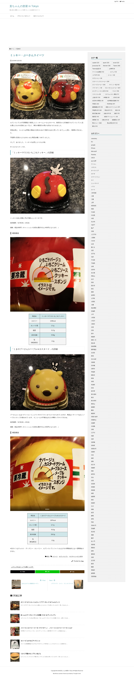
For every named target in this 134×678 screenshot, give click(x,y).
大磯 (92, 304)
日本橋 (93, 365)
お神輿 (112, 68)
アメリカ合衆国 (98, 72)
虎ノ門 (93, 541)
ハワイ (93, 186)
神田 (92, 493)
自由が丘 (93, 525)
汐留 (92, 429)
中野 (92, 218)
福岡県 (93, 496)
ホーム (12, 48)
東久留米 (93, 394)
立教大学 (105, 120)
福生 (92, 499)
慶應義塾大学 (97, 107)
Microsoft (94, 151)
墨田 (92, 292)
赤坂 (92, 557)
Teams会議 (96, 68)
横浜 (92, 410)
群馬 (92, 519)
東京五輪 (96, 113)
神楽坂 (93, 490)
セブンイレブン (63, 556)
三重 (92, 196)
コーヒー (111, 75)
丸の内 (93, 221)
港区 (92, 458)
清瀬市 (93, 452)
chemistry (94, 138)
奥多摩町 (93, 308)
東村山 (93, 404)
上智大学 (96, 97)
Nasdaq (93, 154)
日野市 (93, 368)
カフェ (113, 72)
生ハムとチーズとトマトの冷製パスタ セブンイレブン (38, 615)
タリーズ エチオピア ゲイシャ (30, 641)
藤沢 (92, 538)
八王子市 (93, 234)
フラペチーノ (97, 88)
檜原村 (93, 413)
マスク (115, 91)
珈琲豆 (95, 116)
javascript (96, 65)
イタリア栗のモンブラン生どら (31, 654)
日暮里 (93, 362)
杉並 (92, 388)
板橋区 (93, 407)
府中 (92, 333)
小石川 (93, 320)
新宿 (92, 356)
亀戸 (92, 228)
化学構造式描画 (113, 100)
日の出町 (93, 359)
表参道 (93, 544)
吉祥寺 (93, 269)
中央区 (93, 212)
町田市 (93, 474)
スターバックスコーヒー (100, 81)
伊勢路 (106, 97)
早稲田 (93, 372)
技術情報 (93, 346)
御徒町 (93, 336)
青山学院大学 (112, 123)
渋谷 (92, 455)
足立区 (93, 560)
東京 (19, 48)
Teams (116, 65)
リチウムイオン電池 (112, 94)
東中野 (93, 391)
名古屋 (93, 273)
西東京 (93, 547)
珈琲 (117, 113)
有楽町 (93, 384)
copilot (95, 62)
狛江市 (93, 464)
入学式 (116, 97)
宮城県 (93, 311)
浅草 (92, 439)
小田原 (93, 317)
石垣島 (93, 483)
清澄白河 (93, 448)
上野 (92, 202)
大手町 (93, 298)
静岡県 (93, 573)
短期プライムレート (111, 116)
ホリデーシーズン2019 (76, 556)
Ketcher (106, 65)
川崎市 (93, 324)
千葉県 (93, 263)
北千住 (93, 253)
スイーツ (55, 556)
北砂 (92, 257)
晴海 (92, 378)
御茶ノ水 (93, 340)
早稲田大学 (97, 110)
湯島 (92, 461)
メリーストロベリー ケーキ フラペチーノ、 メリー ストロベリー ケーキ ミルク (46, 628)
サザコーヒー (97, 78)
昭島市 (93, 375)
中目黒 (93, 215)
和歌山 (93, 276)
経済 (92, 512)
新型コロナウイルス (113, 107)
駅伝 (95, 126)
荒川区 (93, 531)
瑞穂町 (93, 467)
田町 (92, 471)
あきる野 (93, 161)
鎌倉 (92, 567)
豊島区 (93, 554)
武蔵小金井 (94, 416)
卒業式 (95, 104)
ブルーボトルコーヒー (112, 88)
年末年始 (111, 104)
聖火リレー (97, 123)
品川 (92, 279)
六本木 (93, 241)
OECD (93, 157)
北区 (92, 250)
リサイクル (96, 94)
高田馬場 (93, 576)
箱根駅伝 (116, 120)
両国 (92, 209)
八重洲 (93, 237)
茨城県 (93, 528)
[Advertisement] (67, 32)
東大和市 (93, 400)
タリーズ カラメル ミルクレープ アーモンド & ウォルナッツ (40, 602)
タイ (92, 180)
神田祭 (95, 120)
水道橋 (93, 426)
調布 (92, 551)
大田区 (93, 301)
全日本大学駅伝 (97, 100)
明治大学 (108, 110)
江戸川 (93, 432)
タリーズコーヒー (98, 84)
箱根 (92, 509)
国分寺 (93, 285)
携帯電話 (93, 349)
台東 (92, 266)
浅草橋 (93, 442)
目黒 (92, 480)
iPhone (93, 148)
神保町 (93, 487)
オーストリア (95, 170)
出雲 (92, 244)
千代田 (93, 260)
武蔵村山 (93, 420)
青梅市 (93, 570)
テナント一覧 (114, 84)
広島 (92, 330)
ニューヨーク (95, 183)
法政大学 (107, 113)
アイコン (93, 164)
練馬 (92, 515)
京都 (92, 231)
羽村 (92, 522)
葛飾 (92, 535)
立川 (92, 506)
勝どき (93, 247)
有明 (92, 381)
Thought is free (76, 673)
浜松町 (93, 445)
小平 (92, 314)
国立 (92, 289)
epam (106, 62)
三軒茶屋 (93, 193)
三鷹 (92, 199)
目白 (92, 477)
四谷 (92, 282)
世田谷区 (93, 205)
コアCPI (96, 75)
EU (92, 141)
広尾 (92, 327)
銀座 (92, 563)
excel (116, 62)
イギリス (93, 167)
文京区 (93, 352)
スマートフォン (95, 177)
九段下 (93, 225)
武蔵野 (93, 423)
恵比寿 (93, 343)
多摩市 (93, 295)
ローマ (93, 189)
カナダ (93, 173)
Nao (82, 561)
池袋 (92, 436)
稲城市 (93, 503)
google (93, 145)
